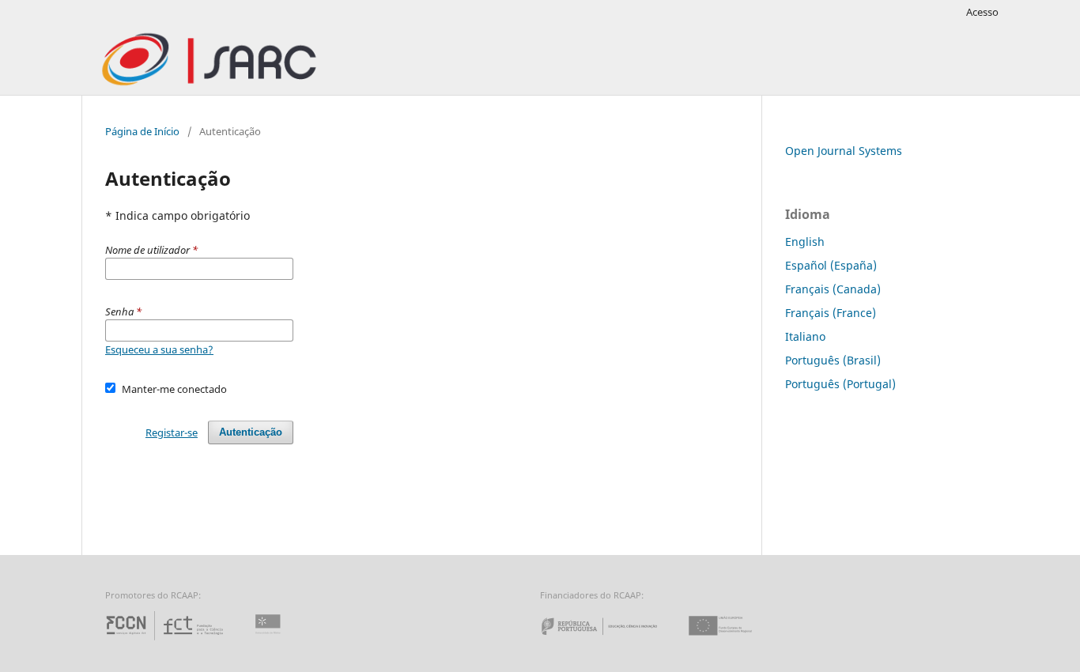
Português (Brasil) (833, 360)
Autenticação (250, 432)
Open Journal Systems (843, 150)
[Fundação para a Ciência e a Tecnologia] (166, 639)
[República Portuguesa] (612, 639)
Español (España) (831, 265)
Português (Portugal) (840, 383)
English (805, 241)
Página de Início (142, 131)
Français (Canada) (833, 288)
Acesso (982, 12)
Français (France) (830, 312)
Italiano (805, 336)
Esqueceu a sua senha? (159, 349)
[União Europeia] (733, 639)
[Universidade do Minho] (270, 639)
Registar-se (171, 432)
